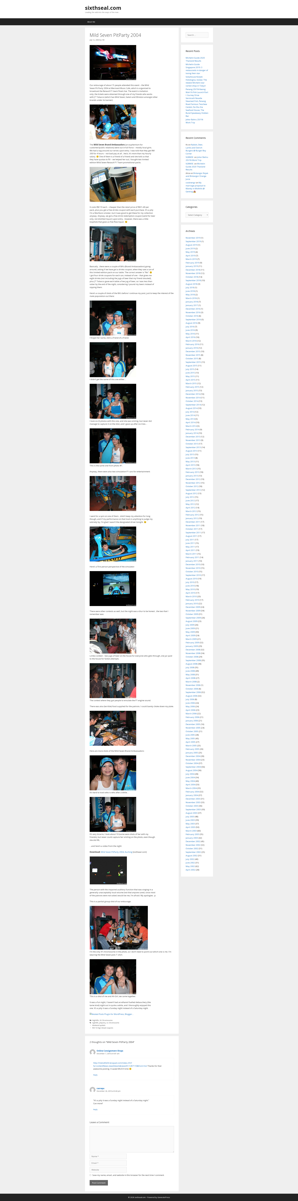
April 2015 (190, 379)
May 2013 (190, 461)
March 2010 (191, 596)
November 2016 (193, 312)
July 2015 (190, 369)
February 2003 (192, 834)
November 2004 (193, 759)
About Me (91, 22)
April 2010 (190, 592)
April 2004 (190, 784)
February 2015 (192, 387)
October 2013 (192, 443)
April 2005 (190, 742)
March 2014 (191, 426)
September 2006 (193, 692)
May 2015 (190, 376)
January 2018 (192, 301)
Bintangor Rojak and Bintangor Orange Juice (197, 176)
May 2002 (190, 866)
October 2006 (192, 688)
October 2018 (192, 277)
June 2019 (190, 248)
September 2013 (193, 447)
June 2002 (190, 862)
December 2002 (193, 841)
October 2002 (192, 848)
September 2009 (193, 617)
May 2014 (190, 419)
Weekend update (98, 1025)
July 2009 (190, 624)
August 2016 (191, 323)
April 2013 (190, 465)
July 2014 (190, 411)
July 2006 (190, 699)
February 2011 (192, 557)
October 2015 (192, 358)
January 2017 (192, 305)
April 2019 (190, 255)
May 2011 (190, 546)
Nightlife (95, 1020)
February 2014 (192, 429)
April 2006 (190, 710)
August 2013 (191, 450)
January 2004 (192, 795)
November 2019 (193, 237)
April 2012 (190, 507)
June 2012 (190, 500)
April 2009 (190, 635)
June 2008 (190, 671)
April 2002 (190, 869)
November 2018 (193, 273)
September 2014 (193, 404)
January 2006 (192, 720)
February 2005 (192, 749)
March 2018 (191, 298)
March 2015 (191, 383)
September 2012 (193, 490)
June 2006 (190, 703)
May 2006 (190, 706)
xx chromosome (113, 1023)
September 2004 (193, 767)
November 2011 (193, 525)
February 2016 (192, 344)
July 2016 (190, 326)
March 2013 (191, 468)
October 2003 (192, 806)
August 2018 (191, 284)
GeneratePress (163, 1197)
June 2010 (190, 585)
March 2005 (191, 745)
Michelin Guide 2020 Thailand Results (195, 166)
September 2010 (193, 575)
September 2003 (193, 809)
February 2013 (192, 472)
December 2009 (193, 607)
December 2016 (193, 308)
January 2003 (192, 838)
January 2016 (192, 348)
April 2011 (190, 550)
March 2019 (191, 259)
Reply (95, 1075)
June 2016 (190, 330)
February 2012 (192, 514)
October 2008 (192, 656)
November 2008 (193, 653)
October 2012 (192, 486)
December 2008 (193, 649)
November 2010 (193, 568)
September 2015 (193, 362)
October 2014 (192, 401)
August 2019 (191, 245)
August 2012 (191, 493)
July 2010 (190, 582)
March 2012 (191, 511)
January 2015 (192, 390)
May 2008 (190, 674)
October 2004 (192, 763)
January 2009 (192, 646)
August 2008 (191, 663)
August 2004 (191, 770)
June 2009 (190, 628)
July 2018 (190, 287)
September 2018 (193, 280)
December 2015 (193, 351)
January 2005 (192, 752)
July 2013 (190, 454)
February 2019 (192, 262)
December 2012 (193, 479)
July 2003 (190, 816)
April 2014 (190, 422)
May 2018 (190, 294)
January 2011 (192, 561)
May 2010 (190, 589)
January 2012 (192, 518)
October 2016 (192, 316)
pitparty (102, 1023)
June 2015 (190, 372)
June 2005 (190, 734)
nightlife (95, 1023)
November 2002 (193, 845)
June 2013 (190, 458)
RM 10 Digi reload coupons (102, 1028)
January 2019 (192, 266)
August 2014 (191, 408)
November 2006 (193, 685)
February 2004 (192, 791)
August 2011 (191, 536)
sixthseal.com (103, 7)
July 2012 (190, 497)
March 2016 (191, 340)
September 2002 (193, 852)
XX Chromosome (106, 1020)
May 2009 (190, 632)
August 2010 (191, 578)
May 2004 (190, 781)
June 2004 (190, 777)
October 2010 (192, 571)
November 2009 (193, 610)
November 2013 (193, 440)
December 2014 (193, 394)
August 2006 (191, 696)
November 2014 (193, 397)
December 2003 (193, 798)
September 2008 (193, 660)
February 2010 (192, 600)
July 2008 (190, 667)
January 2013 (192, 475)
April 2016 (190, 337)
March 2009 (191, 639)
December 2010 (193, 564)
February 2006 (192, 717)
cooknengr (190, 182)
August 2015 (191, 365)
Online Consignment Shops (110, 1050)
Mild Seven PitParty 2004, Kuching (116, 852)
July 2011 (190, 539)
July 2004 (190, 774)
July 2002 (190, 859)
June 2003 (190, 820)
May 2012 (190, 504)
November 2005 (193, 727)
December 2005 (193, 724)
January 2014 (192, 433)
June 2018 (190, 291)
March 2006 (191, 713)
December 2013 (193, 436)
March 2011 (191, 553)
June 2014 (190, 415)
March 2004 (191, 788)
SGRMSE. (190, 157)
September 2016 (193, 319)
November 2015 (193, 355)
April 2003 (190, 827)
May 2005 (190, 738)
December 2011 (193, 521)
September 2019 (193, 241)
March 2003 (191, 830)
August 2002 (191, 855)
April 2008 (190, 678)
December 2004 (193, 756)
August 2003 (191, 813)
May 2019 (190, 252)
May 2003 (190, 823)
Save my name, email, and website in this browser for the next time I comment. (128, 1175)
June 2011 (190, 543)
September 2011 (193, 532)
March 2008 (191, 681)
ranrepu (100, 1088)
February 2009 (192, 642)
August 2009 (191, 621)
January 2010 (192, 603)
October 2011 (192, 529)
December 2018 (193, 269)
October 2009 (192, 614)
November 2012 (193, 482)
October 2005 (192, 731)
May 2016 (190, 333)
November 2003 (193, 802)
